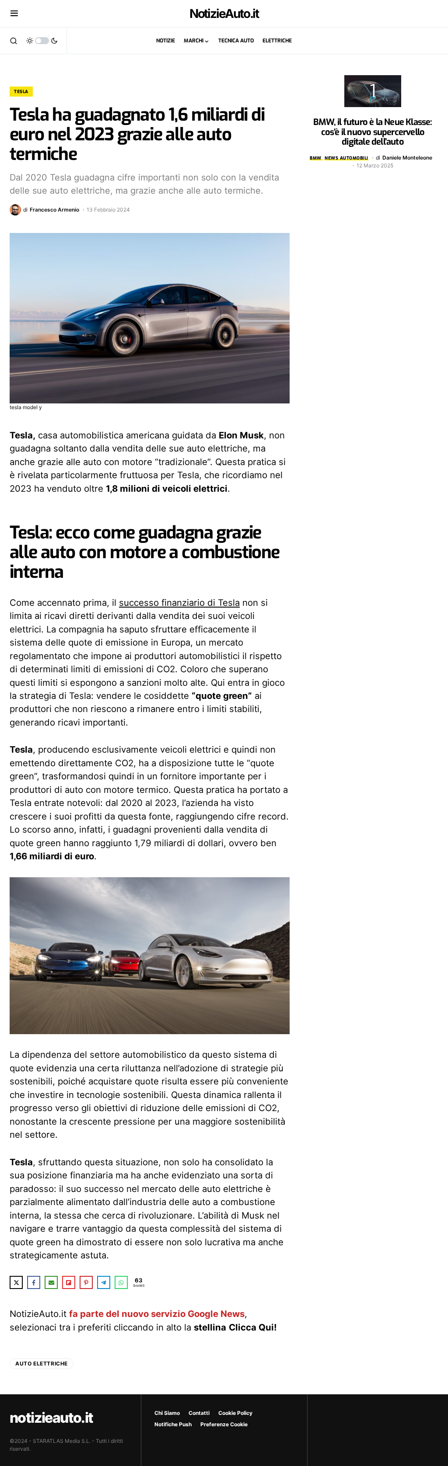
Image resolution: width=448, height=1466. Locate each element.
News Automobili (346, 158)
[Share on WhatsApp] (121, 1282)
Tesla (21, 91)
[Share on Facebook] (33, 1282)
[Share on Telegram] (103, 1282)
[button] (14, 13)
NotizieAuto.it (224, 13)
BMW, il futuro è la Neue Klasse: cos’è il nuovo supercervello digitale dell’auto (372, 132)
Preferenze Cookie (224, 1424)
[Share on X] (16, 1282)
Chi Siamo (167, 1413)
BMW (316, 158)
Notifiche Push (173, 1424)
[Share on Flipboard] (68, 1282)
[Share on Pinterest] (86, 1282)
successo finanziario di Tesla (179, 602)
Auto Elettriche (41, 1363)
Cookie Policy (235, 1413)
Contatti (199, 1413)
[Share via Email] (51, 1282)
